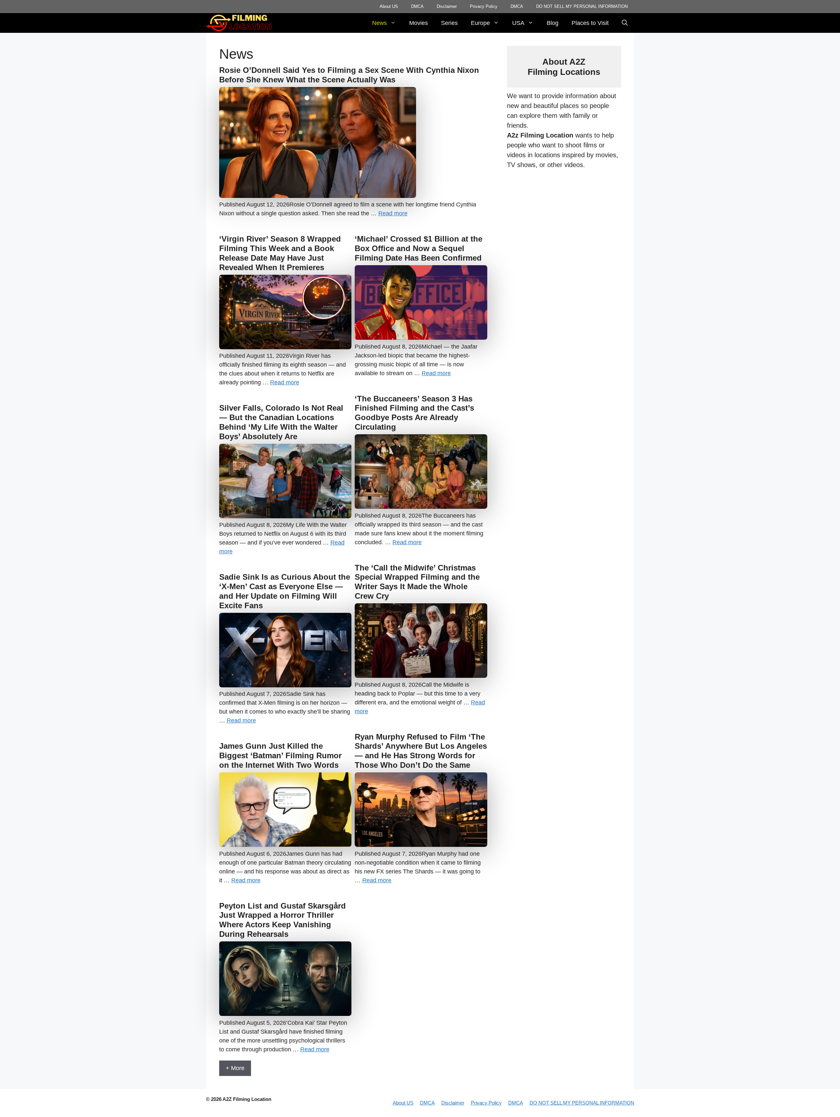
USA (518, 23)
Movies (418, 23)
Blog (552, 23)
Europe (480, 23)
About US (389, 6)
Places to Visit (590, 23)
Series (449, 23)
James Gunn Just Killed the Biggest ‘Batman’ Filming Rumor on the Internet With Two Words (280, 755)
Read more (393, 213)
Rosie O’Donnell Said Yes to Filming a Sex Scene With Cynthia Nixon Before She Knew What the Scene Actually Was (349, 75)
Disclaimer (447, 6)
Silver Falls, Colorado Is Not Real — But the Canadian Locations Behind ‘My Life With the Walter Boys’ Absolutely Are (281, 421)
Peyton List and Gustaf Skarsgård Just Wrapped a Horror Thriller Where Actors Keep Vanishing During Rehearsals (282, 919)
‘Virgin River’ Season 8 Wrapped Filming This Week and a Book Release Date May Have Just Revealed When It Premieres (280, 252)
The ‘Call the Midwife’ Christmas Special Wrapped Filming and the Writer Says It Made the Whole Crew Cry (417, 581)
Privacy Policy (483, 6)
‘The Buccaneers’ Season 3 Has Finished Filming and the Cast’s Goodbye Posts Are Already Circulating (414, 412)
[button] (624, 23)
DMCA (417, 6)
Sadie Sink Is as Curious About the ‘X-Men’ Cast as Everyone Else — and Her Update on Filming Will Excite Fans (284, 591)
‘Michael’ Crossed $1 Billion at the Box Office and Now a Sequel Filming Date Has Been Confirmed (418, 248)
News (379, 23)
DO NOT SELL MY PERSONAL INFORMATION (582, 6)
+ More (235, 1068)
